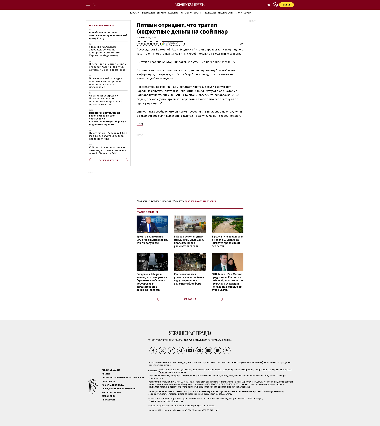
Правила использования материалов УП (123, 377)
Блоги (238, 13)
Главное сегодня (147, 212)
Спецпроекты (225, 13)
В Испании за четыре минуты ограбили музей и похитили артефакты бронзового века (107, 66)
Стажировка (108, 396)
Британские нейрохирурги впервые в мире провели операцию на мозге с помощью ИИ (106, 83)
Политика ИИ (108, 381)
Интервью (186, 13)
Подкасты (210, 13)
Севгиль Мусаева (215, 398)
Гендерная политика (113, 385)
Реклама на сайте (111, 370)
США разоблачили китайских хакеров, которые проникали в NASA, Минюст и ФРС (107, 150)
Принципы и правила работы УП (119, 389)
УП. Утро (161, 13)
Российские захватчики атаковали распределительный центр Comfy (108, 35)
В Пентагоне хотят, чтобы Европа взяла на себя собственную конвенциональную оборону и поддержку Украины (107, 118)
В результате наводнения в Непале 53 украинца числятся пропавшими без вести (227, 241)
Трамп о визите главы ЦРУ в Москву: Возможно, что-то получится (152, 239)
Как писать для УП (111, 392)
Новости (134, 13)
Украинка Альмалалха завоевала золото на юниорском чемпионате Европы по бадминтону (104, 51)
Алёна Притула (255, 398)
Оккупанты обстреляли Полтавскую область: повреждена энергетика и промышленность (105, 100)
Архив (247, 13)
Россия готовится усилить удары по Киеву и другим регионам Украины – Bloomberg (189, 279)
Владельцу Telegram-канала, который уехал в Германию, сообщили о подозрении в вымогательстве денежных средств (152, 282)
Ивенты (198, 13)
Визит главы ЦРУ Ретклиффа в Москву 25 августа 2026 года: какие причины (108, 136)
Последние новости (101, 25)
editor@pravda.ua (174, 401)
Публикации (148, 13)
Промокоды (108, 400)
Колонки (173, 13)
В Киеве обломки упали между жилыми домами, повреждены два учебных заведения (189, 241)
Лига (140, 124)
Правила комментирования (200, 201)
